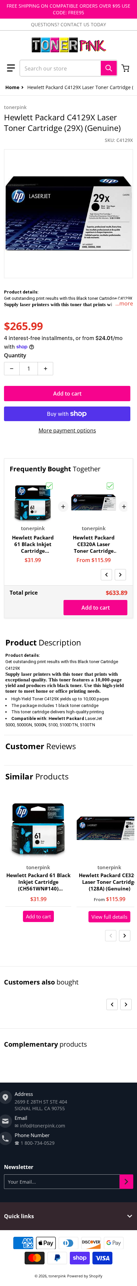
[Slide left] (106, 574)
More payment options (67, 430)
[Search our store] (109, 68)
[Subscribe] (126, 1181)
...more (124, 303)
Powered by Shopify (84, 1275)
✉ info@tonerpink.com (40, 1125)
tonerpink (57, 1275)
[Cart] (126, 68)
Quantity (15, 355)
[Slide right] (120, 574)
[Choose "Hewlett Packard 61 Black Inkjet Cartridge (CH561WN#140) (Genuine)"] (49, 486)
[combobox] (68, 68)
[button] (11, 68)
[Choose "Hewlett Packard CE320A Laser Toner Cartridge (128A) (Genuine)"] (110, 486)
